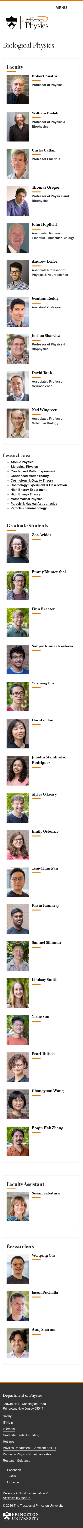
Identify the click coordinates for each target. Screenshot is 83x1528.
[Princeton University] (21, 1516)
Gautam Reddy (45, 298)
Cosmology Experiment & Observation (39, 485)
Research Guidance (16, 1460)
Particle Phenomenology (29, 508)
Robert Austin (44, 76)
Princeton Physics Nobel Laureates (27, 1454)
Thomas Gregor (46, 187)
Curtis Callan (44, 150)
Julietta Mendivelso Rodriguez (49, 760)
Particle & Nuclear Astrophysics (34, 503)
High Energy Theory (25, 494)
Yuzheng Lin (43, 683)
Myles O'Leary (44, 794)
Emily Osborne (45, 831)
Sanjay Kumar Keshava (52, 646)
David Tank (42, 372)
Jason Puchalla (45, 1292)
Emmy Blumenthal (49, 571)
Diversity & (24, 1493)
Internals (9, 1429)
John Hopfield (44, 224)
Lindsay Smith (45, 979)
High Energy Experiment (29, 489)
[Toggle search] (77, 7)
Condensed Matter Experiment (33, 471)
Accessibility (15, 1498)
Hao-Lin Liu (42, 720)
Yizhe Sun (40, 1016)
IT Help (8, 1422)
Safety (7, 1416)
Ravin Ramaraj (45, 905)
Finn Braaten (44, 609)
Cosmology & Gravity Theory (32, 480)
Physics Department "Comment (28, 1448)
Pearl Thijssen (44, 1053)
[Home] (27, 24)
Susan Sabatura (46, 1193)
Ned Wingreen (45, 409)
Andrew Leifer (44, 261)
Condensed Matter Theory (30, 476)
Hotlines (8, 1441)
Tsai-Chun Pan (45, 868)
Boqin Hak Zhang (47, 1127)
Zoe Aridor (41, 534)
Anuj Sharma (43, 1329)
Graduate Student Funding (21, 1435)
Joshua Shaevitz (46, 335)
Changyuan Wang (48, 1090)
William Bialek (45, 113)
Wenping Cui (43, 1255)
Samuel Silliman (46, 942)
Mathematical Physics (26, 499)
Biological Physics (24, 466)
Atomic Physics (22, 462)
